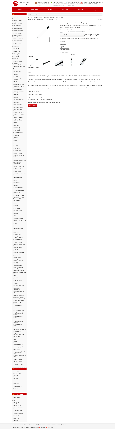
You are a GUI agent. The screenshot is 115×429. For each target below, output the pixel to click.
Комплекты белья (17, 210)
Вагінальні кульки (17, 23)
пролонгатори (16, 43)
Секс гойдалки (16, 50)
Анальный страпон (18, 237)
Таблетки (15, 277)
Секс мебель (16, 264)
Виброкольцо (16, 119)
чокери (15, 417)
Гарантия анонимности (44, 424)
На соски (15, 185)
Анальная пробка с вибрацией (18, 322)
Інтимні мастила (17, 32)
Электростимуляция (18, 111)
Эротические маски (18, 218)
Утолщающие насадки (18, 190)
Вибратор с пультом (18, 168)
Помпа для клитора (18, 187)
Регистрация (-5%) (33, 424)
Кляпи (14, 400)
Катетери (15, 420)
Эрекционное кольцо (18, 115)
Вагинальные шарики (18, 228)
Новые (15, 223)
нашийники (16, 403)
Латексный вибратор (18, 347)
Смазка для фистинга (18, 129)
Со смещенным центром (19, 173)
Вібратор (19, 9)
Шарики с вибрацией (18, 300)
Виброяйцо (16, 232)
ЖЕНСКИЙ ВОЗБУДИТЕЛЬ (19, 272)
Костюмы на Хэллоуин (18, 109)
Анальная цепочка (18, 132)
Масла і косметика (17, 35)
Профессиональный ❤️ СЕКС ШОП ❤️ (38, 427)
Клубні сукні (16, 378)
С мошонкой (16, 182)
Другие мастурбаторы (18, 297)
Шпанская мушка (17, 273)
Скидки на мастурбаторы (19, 351)
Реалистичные (16, 71)
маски (14, 399)
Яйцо (14, 225)
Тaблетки (15, 283)
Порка (15, 142)
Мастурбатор (65, 9)
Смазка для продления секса (18, 158)
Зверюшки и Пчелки (18, 99)
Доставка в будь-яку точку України (77, 31)
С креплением (16, 184)
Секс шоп (15, 63)
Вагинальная (16, 87)
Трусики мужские (17, 361)
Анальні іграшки (17, 20)
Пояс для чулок (17, 217)
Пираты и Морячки (18, 96)
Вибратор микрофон (18, 252)
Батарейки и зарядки (18, 270)
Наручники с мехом (18, 333)
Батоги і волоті (17, 405)
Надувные (15, 180)
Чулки (14, 215)
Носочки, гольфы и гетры (19, 220)
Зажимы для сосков (18, 147)
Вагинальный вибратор (19, 66)
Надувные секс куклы (18, 112)
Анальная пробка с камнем (18, 325)
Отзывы (26, 424)
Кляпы (15, 138)
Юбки (14, 307)
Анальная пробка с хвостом (18, 314)
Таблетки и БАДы (17, 198)
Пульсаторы (16, 69)
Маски (15, 140)
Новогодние (16, 102)
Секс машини (16, 51)
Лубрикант (80, 9)
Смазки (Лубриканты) (18, 86)
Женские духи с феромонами (17, 162)
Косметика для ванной (18, 106)
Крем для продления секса (19, 160)
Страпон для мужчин (18, 78)
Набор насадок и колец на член (19, 356)
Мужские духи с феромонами (17, 289)
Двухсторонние (17, 169)
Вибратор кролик (17, 247)
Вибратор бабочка (18, 250)
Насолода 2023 (17, 64)
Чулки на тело (16, 208)
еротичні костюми (17, 386)
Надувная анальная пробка (18, 317)
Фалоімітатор (34, 9)
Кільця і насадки (17, 25)
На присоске (16, 124)
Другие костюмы (17, 305)
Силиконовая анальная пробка (19, 327)
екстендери (16, 56)
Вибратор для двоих (18, 260)
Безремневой (16, 127)
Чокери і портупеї (17, 410)
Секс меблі (16, 48)
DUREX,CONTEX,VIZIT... (18, 197)
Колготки (15, 213)
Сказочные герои (17, 101)
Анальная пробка (17, 239)
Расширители (16, 152)
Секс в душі (16, 418)
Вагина (15, 81)
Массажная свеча (17, 294)
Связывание (16, 137)
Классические (16, 200)
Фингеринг (16, 134)
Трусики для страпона (18, 114)
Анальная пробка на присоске (18, 353)
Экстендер (15, 255)
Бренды (21, 424)
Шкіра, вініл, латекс (18, 372)
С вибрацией (16, 349)
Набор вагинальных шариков (18, 175)
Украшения (16, 83)
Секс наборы (16, 269)
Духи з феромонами (18, 30)
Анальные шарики (18, 241)
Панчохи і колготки (18, 380)
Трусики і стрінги (17, 385)
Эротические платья (18, 104)
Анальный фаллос (17, 242)
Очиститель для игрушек (19, 226)
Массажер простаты (18, 254)
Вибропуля (16, 249)
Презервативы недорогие (19, 312)
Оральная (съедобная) (18, 91)
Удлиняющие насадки (18, 117)
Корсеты (15, 205)
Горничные (16, 94)
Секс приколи (16, 53)
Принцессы (16, 97)
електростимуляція (18, 413)
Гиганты (15, 122)
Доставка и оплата (55, 424)
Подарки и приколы (18, 267)
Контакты (63, 424)
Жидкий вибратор (17, 246)
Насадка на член (17, 257)
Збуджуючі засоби (17, 28)
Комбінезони (16, 376)
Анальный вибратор (18, 287)
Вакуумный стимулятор (19, 244)
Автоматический (17, 120)
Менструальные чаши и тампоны (19, 230)
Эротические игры (18, 265)
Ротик (14, 194)
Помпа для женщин (18, 236)
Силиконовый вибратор (19, 346)
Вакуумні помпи (17, 22)
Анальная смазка (17, 89)
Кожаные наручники (18, 334)
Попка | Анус (16, 192)
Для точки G (16, 68)
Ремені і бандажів (17, 408)
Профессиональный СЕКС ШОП (20, 427)
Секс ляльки (16, 46)
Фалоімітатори (17, 18)
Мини (14, 339)
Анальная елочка (17, 177)
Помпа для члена (17, 259)
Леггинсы (15, 221)
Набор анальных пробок (19, 329)
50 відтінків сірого (17, 412)
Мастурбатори (17, 37)
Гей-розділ (16, 415)
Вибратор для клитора (18, 295)
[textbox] (66, 15)
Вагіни (15, 27)
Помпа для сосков (17, 189)
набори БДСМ (16, 397)
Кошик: (95, 9)
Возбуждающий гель (18, 310)
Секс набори (16, 55)
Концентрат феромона (19, 165)
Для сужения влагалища (19, 308)
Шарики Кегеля (17, 171)
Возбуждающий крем (18, 285)
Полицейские (16, 92)
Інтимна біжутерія (17, 33)
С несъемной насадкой (19, 299)
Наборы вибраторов (18, 73)
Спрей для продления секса (18, 156)
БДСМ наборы (16, 148)
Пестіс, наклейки (17, 390)
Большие (15, 341)
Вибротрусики (16, 234)
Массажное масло (17, 153)
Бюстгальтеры (16, 207)
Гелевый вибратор (18, 344)
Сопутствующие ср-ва (18, 84)
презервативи (16, 41)
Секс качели (16, 262)
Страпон (50, 9)
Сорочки (15, 203)
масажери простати (18, 38)
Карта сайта (16, 424)
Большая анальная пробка (18, 319)
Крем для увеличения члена (18, 292)
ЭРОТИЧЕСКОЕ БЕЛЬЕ (18, 166)
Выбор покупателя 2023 (19, 358)
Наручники (16, 135)
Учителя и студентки (18, 302)
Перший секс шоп (17, 61)
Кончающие (16, 125)
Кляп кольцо (16, 336)
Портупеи (15, 145)
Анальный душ (17, 150)
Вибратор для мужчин (18, 342)
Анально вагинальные (18, 364)
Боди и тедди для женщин (19, 363)
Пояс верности (17, 303)
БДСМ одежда (16, 130)
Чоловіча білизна (17, 40)
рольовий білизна (17, 381)
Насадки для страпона (18, 195)
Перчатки (15, 212)
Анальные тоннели (18, 202)
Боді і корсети (16, 375)
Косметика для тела (18, 107)
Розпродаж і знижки (18, 60)
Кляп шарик (16, 338)
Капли (14, 275)
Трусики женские (17, 359)
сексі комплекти (17, 373)
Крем (14, 278)
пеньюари (16, 383)
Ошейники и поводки (18, 143)
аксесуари (15, 58)
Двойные (15, 74)
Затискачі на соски (18, 407)
